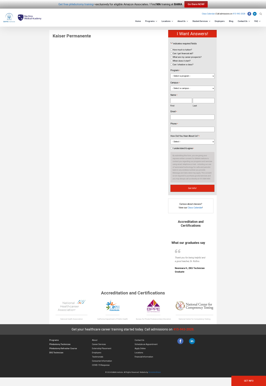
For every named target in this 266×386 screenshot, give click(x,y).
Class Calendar (208, 14)
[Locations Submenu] (173, 20)
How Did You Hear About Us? (185, 136)
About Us (181, 21)
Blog (231, 21)
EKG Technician (56, 353)
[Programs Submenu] (157, 20)
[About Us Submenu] (188, 20)
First (172, 105)
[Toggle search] (261, 14)
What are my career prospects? (187, 57)
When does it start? (182, 61)
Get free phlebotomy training (75, 4)
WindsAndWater (154, 372)
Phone (174, 123)
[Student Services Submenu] (210, 20)
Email (173, 111)
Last (195, 105)
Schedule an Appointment (146, 344)
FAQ (256, 21)
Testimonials (97, 357)
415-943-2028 (239, 14)
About (94, 340)
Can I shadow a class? (183, 64)
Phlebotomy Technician (60, 344)
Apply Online (140, 348)
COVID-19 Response (101, 365)
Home (138, 21)
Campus (175, 82)
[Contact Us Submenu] (249, 20)
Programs (150, 21)
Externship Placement (101, 348)
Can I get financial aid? (183, 53)
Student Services (200, 21)
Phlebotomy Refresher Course (63, 348)
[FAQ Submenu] (260, 20)
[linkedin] (255, 14)
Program (175, 70)
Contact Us (242, 21)
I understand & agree (183, 148)
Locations (166, 21)
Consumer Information (102, 361)
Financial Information (144, 357)
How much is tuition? (182, 49)
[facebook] (249, 14)
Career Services (99, 344)
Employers (220, 21)
